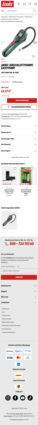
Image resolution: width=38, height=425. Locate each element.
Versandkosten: (5, 116)
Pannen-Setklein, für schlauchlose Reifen (26, 191)
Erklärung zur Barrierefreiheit (11, 325)
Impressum (5, 309)
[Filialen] (18, 4)
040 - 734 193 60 (22, 244)
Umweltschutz (6, 329)
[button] (34, 10)
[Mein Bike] (24, 4)
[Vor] (35, 42)
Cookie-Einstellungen (8, 332)
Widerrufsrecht (6, 319)
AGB (3, 312)
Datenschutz (6, 315)
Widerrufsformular (8, 322)
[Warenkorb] (35, 4)
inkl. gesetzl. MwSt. (13, 114)
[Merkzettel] (29, 4)
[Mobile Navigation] (2, 10)
